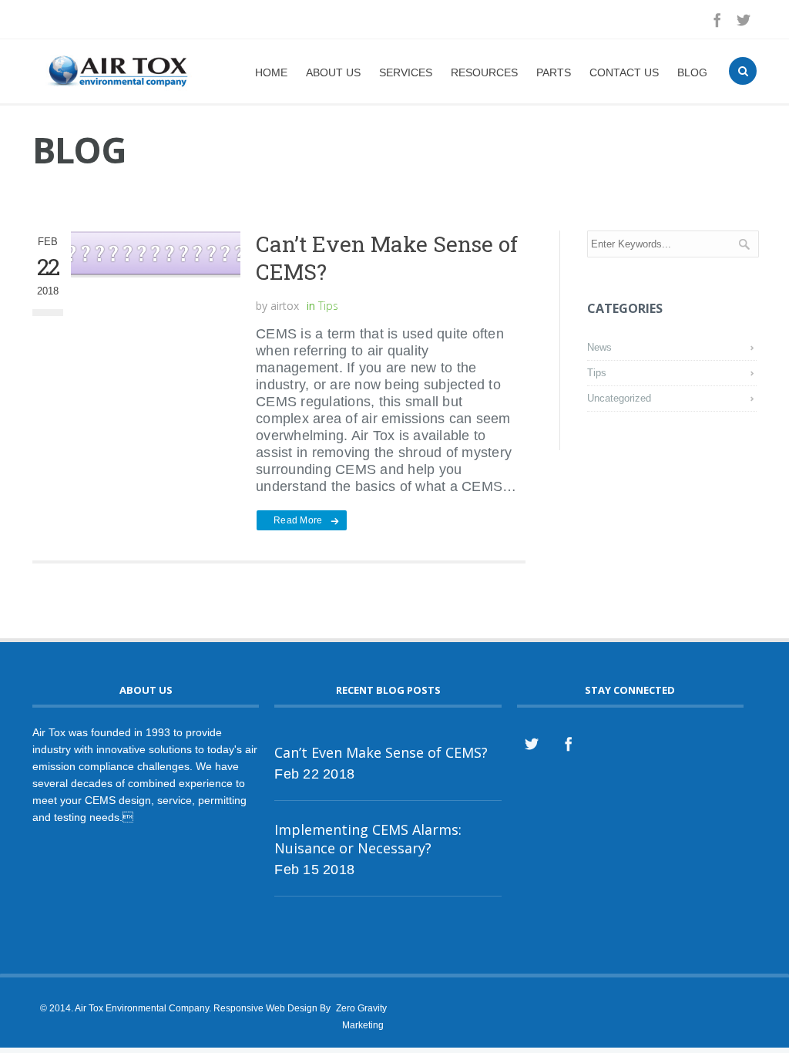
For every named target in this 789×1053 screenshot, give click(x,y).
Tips (328, 305)
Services (405, 72)
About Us (333, 72)
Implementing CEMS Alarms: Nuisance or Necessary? (368, 838)
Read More (298, 520)
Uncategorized (619, 398)
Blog (692, 72)
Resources (484, 72)
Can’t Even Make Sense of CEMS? (387, 258)
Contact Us (624, 72)
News (599, 347)
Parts (553, 72)
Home (271, 72)
